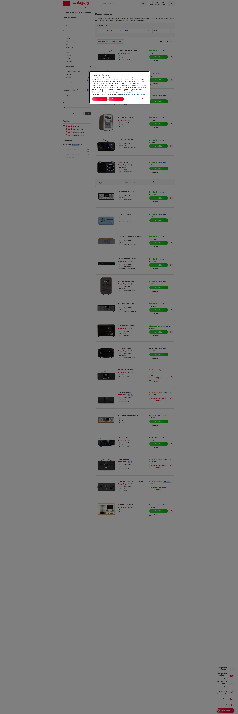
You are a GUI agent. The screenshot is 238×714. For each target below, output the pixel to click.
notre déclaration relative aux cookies (132, 95)
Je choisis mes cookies (138, 99)
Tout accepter (100, 99)
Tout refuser (116, 99)
